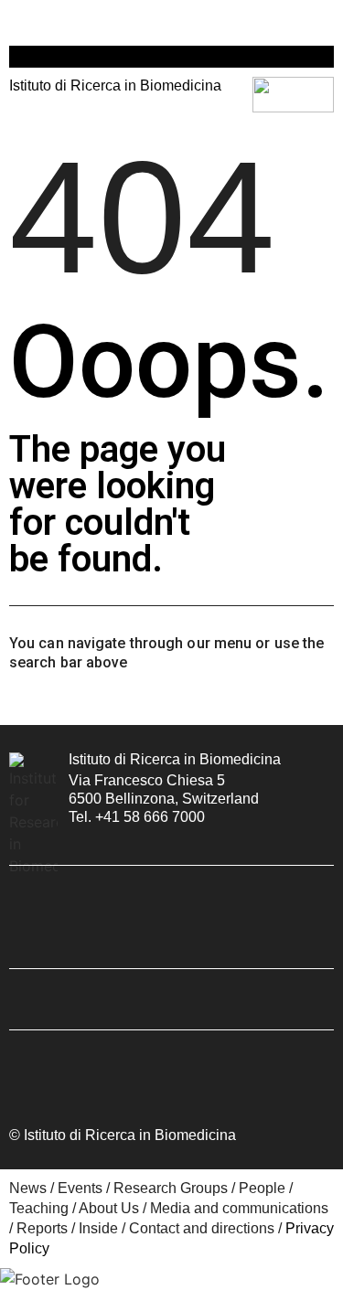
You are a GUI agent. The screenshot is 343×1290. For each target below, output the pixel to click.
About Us (109, 1208)
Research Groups (170, 1188)
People (262, 1188)
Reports (42, 1228)
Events (80, 1188)
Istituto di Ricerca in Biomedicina (175, 759)
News (28, 1188)
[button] (17, 20)
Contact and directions (201, 1228)
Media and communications (239, 1208)
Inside (98, 1228)
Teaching (39, 1208)
